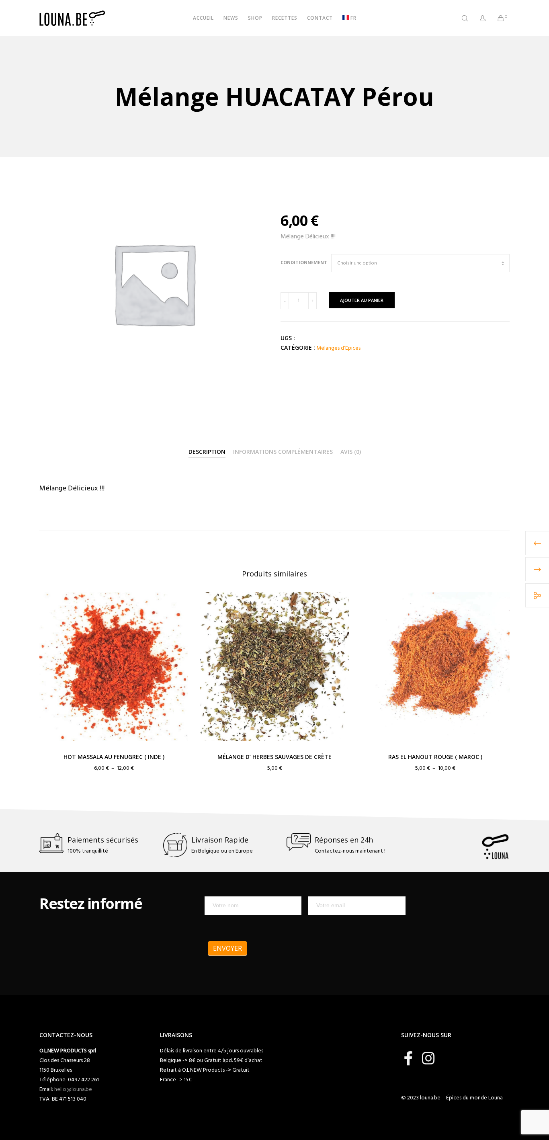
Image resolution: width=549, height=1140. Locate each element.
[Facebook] (408, 1057)
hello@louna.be (73, 1089)
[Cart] (496, 18)
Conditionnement (304, 262)
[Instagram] (428, 1057)
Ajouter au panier (361, 300)
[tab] (206, 452)
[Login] (478, 18)
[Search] (460, 18)
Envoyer (227, 948)
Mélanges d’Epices (338, 348)
